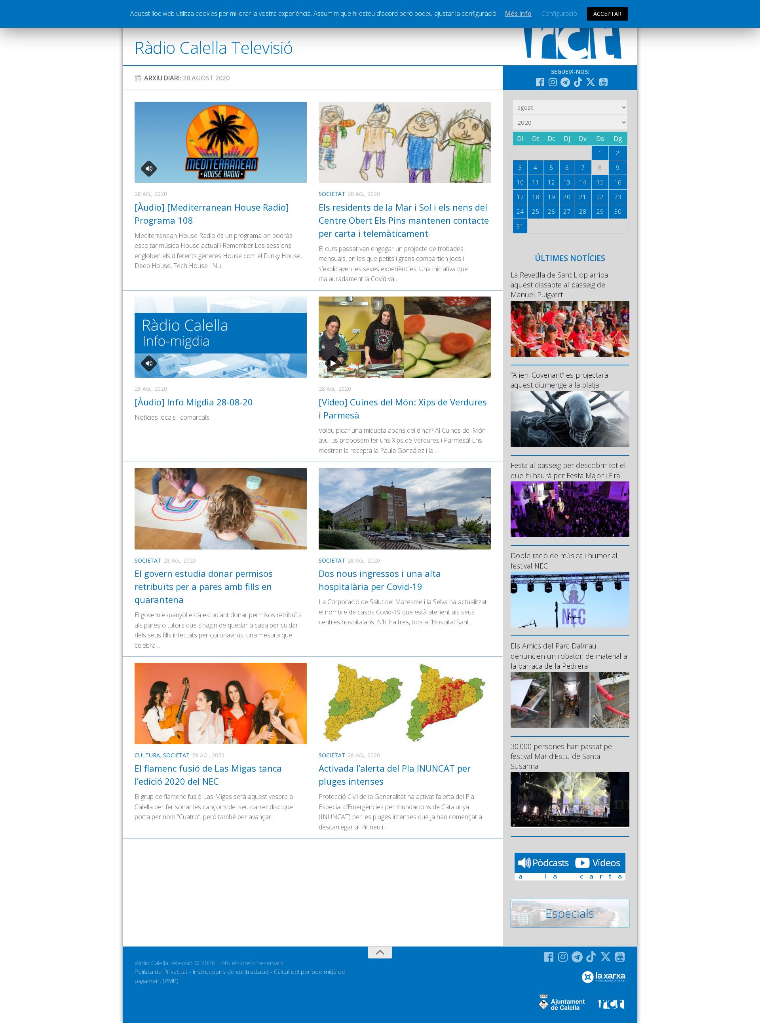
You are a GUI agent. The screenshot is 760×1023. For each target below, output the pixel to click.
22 (600, 197)
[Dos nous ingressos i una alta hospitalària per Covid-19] (405, 508)
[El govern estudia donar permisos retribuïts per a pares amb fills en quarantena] (221, 508)
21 (582, 197)
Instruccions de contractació (231, 971)
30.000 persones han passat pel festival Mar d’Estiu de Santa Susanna (562, 756)
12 (551, 182)
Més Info (518, 13)
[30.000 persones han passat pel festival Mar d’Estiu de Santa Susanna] (570, 800)
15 (600, 182)
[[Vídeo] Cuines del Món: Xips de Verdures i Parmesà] (405, 337)
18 (535, 197)
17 (520, 197)
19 (551, 197)
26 (551, 211)
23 (617, 197)
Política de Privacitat (161, 971)
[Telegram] (565, 82)
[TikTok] (578, 82)
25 (535, 211)
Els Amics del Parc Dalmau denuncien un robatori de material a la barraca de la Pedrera (569, 655)
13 (566, 182)
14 (582, 182)
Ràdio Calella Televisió (214, 47)
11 (535, 182)
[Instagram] (552, 82)
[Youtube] (603, 82)
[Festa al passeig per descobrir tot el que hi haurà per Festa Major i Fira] (570, 509)
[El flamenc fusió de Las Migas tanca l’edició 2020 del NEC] (221, 703)
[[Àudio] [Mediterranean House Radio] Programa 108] (221, 142)
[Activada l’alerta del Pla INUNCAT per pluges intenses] (405, 703)
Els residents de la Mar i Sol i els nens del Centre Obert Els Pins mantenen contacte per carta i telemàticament (404, 220)
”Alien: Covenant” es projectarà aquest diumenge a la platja (559, 380)
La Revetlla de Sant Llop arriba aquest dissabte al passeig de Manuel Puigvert (559, 284)
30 (617, 211)
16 (617, 182)
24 (520, 211)
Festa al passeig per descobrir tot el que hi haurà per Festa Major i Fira (568, 470)
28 (582, 211)
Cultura (147, 755)
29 (600, 211)
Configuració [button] (559, 13)
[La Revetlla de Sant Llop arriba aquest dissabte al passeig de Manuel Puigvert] (570, 329)
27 (566, 211)
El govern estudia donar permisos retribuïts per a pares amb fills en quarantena (204, 586)
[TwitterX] (590, 82)
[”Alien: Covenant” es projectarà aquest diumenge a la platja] (570, 419)
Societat (332, 194)
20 (566, 197)
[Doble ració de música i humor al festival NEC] (570, 599)
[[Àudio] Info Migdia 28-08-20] (221, 337)
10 (520, 182)
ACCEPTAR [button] (607, 13)
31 (520, 226)
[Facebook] (540, 82)
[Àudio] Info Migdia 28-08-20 (194, 402)
